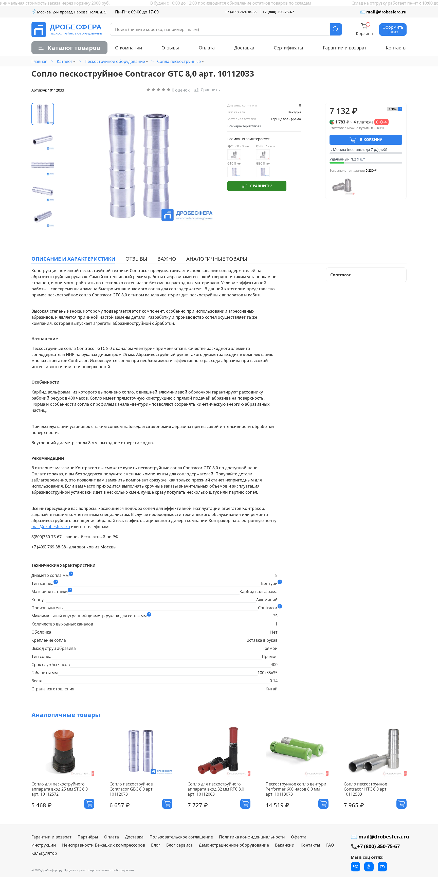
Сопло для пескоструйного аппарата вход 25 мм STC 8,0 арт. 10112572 (59, 789)
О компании (128, 48)
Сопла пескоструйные (179, 61)
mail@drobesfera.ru (50, 526)
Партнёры (88, 837)
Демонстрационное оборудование (234, 845)
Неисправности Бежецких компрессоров (103, 845)
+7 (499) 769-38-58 (241, 11)
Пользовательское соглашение (181, 837)
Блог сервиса (179, 845)
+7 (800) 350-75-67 (278, 11)
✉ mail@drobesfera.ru (383, 12)
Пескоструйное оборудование (115, 61)
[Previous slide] (69, 166)
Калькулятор (44, 853)
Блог (155, 845)
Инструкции (43, 845)
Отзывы (170, 48)
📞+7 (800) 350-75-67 (375, 846)
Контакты (396, 48)
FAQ (330, 845)
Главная (39, 61)
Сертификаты (288, 48)
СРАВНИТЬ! (261, 185)
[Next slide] (207, 166)
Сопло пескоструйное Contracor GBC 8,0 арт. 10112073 (132, 789)
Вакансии (285, 845)
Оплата (207, 48)
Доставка (244, 48)
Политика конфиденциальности (252, 837)
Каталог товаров (73, 47)
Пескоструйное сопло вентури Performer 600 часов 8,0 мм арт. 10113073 (296, 789)
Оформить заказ (392, 29)
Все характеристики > (244, 126)
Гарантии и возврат (344, 48)
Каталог (64, 61)
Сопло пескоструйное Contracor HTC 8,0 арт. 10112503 (366, 789)
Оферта (298, 837)
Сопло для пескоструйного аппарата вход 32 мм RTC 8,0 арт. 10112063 (216, 789)
